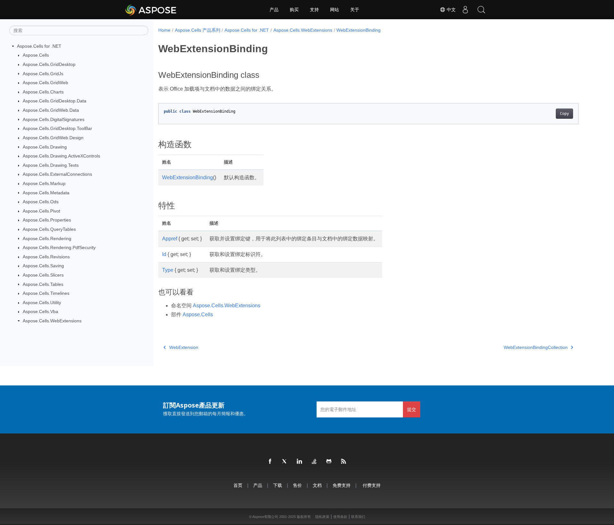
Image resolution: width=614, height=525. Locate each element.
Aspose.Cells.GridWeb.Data (51, 110)
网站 (334, 9)
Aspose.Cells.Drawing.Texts (51, 165)
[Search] (481, 9)
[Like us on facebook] (270, 461)
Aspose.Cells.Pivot (41, 211)
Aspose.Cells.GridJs (43, 73)
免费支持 (341, 485)
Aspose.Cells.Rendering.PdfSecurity (59, 247)
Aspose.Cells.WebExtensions (52, 320)
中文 (450, 9)
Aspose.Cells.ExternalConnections (57, 174)
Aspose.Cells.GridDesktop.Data (54, 100)
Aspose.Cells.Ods (41, 201)
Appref (169, 238)
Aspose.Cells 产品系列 (197, 30)
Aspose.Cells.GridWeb (45, 82)
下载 (277, 485)
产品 (274, 9)
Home (164, 30)
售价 (297, 485)
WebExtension (183, 347)
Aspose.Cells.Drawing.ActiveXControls (61, 155)
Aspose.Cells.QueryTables (49, 229)
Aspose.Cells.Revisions (46, 256)
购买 (294, 9)
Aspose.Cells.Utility (42, 302)
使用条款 (340, 517)
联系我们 (358, 517)
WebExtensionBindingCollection (536, 347)
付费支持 (372, 485)
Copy (564, 113)
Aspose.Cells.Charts (43, 91)
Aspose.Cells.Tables (43, 284)
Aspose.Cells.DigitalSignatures (53, 119)
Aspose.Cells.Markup (44, 183)
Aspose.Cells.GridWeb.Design (53, 137)
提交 (411, 409)
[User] (465, 9)
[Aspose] (151, 10)
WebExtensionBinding (358, 30)
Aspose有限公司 (265, 517)
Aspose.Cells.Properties (47, 219)
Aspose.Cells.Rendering (47, 238)
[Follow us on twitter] (285, 461)
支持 (314, 9)
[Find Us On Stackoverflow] (314, 461)
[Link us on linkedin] (299, 461)
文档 (317, 485)
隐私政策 (322, 517)
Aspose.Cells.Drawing (45, 146)
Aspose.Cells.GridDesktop (49, 64)
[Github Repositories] (329, 461)
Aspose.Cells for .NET (39, 46)
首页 (237, 485)
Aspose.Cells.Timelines (46, 293)
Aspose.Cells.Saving (43, 265)
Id (164, 254)
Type (167, 270)
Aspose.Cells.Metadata (46, 192)
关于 (354, 9)
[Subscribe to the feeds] (344, 461)
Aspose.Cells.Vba (40, 311)
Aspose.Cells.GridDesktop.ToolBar (57, 128)
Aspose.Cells (36, 55)
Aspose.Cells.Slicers (43, 275)
